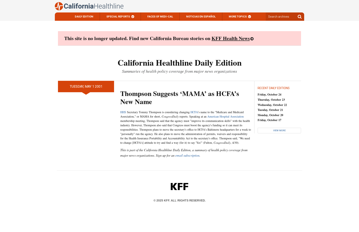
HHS (123, 112)
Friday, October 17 (269, 120)
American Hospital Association (225, 116)
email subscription (187, 155)
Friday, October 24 (269, 94)
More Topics (238, 16)
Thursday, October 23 (271, 99)
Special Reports (118, 16)
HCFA (194, 112)
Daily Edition (84, 16)
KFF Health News (230, 38)
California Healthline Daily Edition (180, 62)
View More (279, 130)
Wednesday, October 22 (272, 105)
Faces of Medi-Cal (160, 16)
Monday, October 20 (270, 115)
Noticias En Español (201, 16)
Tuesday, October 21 (270, 110)
